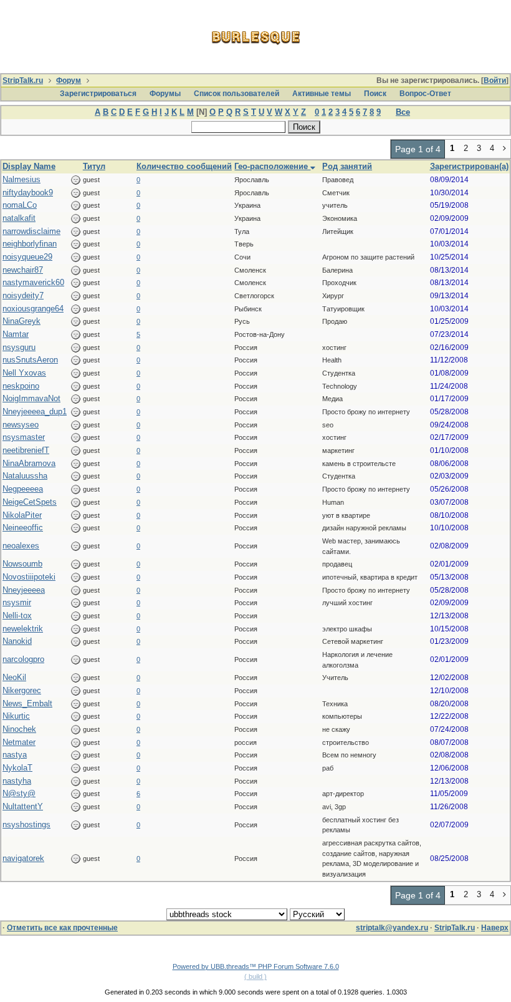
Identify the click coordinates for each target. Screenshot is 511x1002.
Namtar (15, 334)
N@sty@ (19, 793)
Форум (68, 80)
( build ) (255, 976)
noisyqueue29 (27, 256)
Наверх (495, 927)
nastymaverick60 (33, 282)
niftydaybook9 (27, 192)
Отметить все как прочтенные (62, 927)
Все (403, 112)
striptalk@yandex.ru (392, 927)
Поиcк (375, 93)
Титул (94, 166)
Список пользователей (236, 93)
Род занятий (347, 166)
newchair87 (22, 270)
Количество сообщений (184, 166)
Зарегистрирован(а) (469, 166)
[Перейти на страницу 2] (504, 149)
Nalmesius (21, 179)
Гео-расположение (272, 166)
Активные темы (321, 93)
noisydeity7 (23, 295)
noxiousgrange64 (33, 308)
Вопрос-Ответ (425, 93)
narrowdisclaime (31, 231)
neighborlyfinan (29, 243)
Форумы (165, 93)
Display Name (28, 166)
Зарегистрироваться (98, 93)
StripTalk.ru (22, 80)
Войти (495, 80)
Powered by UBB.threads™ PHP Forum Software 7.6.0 (256, 966)
